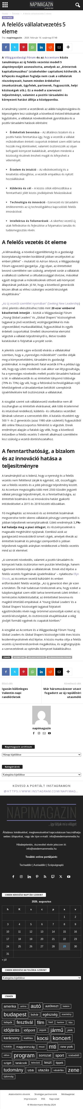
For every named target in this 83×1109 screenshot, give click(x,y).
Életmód (15, 13)
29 (64, 946)
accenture (19, 657)
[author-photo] (41, 715)
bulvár (34, 1014)
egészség (50, 1015)
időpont (29, 1030)
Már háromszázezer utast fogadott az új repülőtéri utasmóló (62, 693)
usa (31, 1070)
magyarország (25, 1046)
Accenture (52, 57)
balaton (66, 1006)
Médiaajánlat (68, 1094)
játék (70, 1030)
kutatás (8, 1046)
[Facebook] (6, 47)
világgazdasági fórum (59, 657)
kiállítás (28, 1038)
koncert (62, 1038)
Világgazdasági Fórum (20, 57)
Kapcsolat (54, 1098)
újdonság (9, 1076)
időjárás (11, 1030)
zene (73, 1070)
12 (31, 931)
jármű (57, 1030)
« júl (4, 959)
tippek (59, 1062)
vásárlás (58, 1070)
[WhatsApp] (32, 47)
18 (19, 939)
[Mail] (44, 733)
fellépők (8, 1022)
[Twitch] (54, 877)
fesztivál (25, 1022)
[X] (15, 47)
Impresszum (30, 1098)
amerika (10, 1006)
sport (59, 1055)
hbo (71, 1022)
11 (19, 931)
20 (42, 939)
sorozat (45, 1055)
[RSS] (46, 877)
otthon (6, 1055)
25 (19, 946)
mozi (42, 1046)
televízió (35, 1062)
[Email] (59, 47)
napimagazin (14, 37)
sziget (7, 1063)
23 (75, 939)
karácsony (11, 1038)
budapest (15, 1014)
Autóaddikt (40, 865)
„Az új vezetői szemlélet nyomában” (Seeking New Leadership (40, 303)
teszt (48, 1063)
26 (31, 946)
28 (53, 946)
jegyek (42, 1030)
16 (75, 931)
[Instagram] (39, 733)
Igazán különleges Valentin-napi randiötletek (15, 693)
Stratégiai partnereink (45, 1094)
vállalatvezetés (36, 657)
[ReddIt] (50, 47)
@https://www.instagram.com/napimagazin (41, 791)
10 (7, 931)
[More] (68, 47)
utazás (43, 1070)
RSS (43, 1098)
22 (64, 939)
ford (50, 1022)
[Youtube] (49, 733)
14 (53, 931)
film (40, 1022)
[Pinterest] (23, 47)
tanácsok (21, 1063)
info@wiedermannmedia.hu (64, 836)
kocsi (42, 1038)
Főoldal (5, 13)
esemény (66, 1014)
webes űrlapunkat (13, 836)
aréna (23, 1006)
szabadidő (73, 1055)
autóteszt (51, 1006)
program (24, 1055)
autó (36, 1006)
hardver (60, 1022)
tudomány (13, 1069)
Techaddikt (25, 865)
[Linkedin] (41, 47)
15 (64, 931)
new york (66, 1046)
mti (52, 1047)
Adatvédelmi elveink (19, 1094)
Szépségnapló (56, 865)
